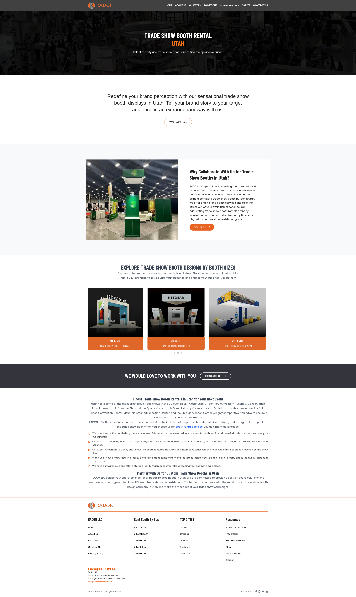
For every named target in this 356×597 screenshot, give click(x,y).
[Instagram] (259, 591)
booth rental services (189, 426)
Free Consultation (236, 527)
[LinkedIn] (267, 591)
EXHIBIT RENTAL (229, 5)
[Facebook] (256, 591)
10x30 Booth (140, 527)
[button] (174, 353)
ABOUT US (180, 5)
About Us (93, 534)
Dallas (183, 527)
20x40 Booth (141, 547)
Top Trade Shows (235, 540)
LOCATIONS (210, 5)
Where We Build (234, 553)
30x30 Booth (141, 553)
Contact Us (94, 547)
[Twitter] (263, 591)
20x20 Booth (141, 534)
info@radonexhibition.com (100, 581)
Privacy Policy (95, 553)
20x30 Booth (141, 540)
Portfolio (93, 540)
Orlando (184, 540)
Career (230, 560)
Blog (228, 547)
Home (91, 527)
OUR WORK (195, 5)
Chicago (185, 534)
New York (185, 553)
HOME (169, 5)
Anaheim (185, 547)
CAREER (246, 5)
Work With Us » (178, 122)
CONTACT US (260, 5)
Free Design (232, 534)
